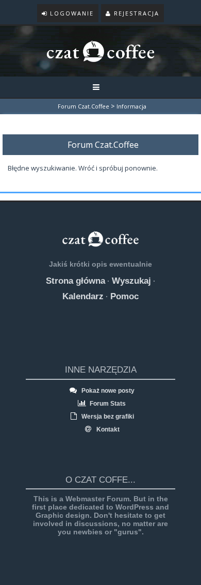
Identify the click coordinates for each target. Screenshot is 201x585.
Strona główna (75, 281)
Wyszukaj (131, 281)
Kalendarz (83, 296)
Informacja (131, 106)
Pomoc (124, 296)
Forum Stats (107, 403)
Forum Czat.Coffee (83, 106)
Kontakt (107, 429)
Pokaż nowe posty (107, 390)
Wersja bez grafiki (107, 416)
